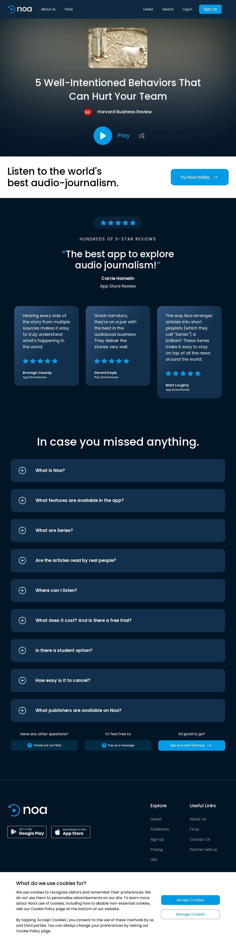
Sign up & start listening (187, 745)
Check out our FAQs (48, 745)
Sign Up (210, 9)
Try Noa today (194, 177)
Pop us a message (121, 745)
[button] (109, 470)
